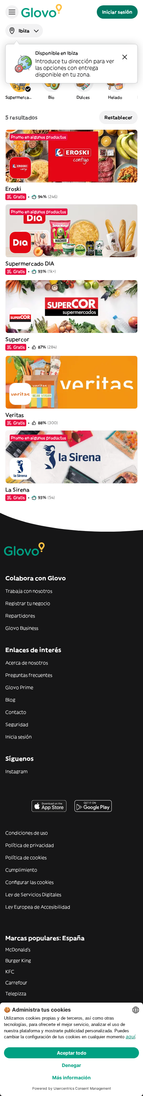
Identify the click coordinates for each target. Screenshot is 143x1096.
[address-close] (124, 57)
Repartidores (20, 616)
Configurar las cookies (29, 882)
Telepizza (15, 994)
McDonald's (17, 950)
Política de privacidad (29, 845)
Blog (10, 700)
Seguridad (16, 724)
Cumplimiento (21, 870)
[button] (19, 84)
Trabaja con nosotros (28, 591)
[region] (71, 84)
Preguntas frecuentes (28, 675)
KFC (9, 972)
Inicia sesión (18, 737)
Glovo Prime (19, 687)
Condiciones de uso (26, 833)
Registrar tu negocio (27, 603)
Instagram (16, 771)
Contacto (15, 712)
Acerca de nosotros (26, 663)
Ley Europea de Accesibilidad (37, 907)
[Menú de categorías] (12, 12)
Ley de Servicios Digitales (33, 895)
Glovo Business (21, 628)
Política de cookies (26, 858)
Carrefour (16, 983)
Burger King (18, 961)
